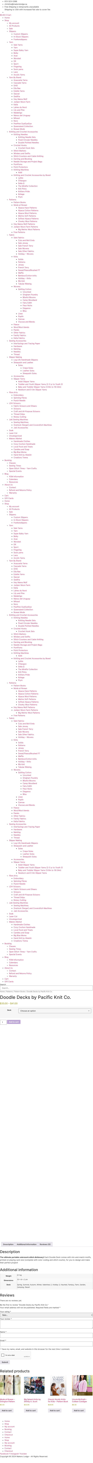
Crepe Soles (28, 368)
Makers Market (15, 438)
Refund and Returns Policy (20, 490)
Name (3, 1332)
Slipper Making (15, 357)
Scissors (17, 408)
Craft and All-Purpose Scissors (27, 411)
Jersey (21, 265)
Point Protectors (21, 167)
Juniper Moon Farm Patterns (26, 227)
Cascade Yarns (20, 83)
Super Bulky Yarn (21, 50)
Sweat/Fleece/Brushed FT (29, 270)
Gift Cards (9, 498)
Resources (13, 482)
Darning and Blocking (23, 159)
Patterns (12, 199)
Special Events (15, 471)
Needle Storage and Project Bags (28, 161)
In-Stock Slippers (21, 37)
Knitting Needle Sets (27, 137)
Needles (17, 351)
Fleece (16, 324)
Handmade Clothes (22, 441)
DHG (16, 85)
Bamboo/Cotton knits (27, 275)
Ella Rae (17, 88)
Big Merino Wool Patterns (29, 229)
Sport (16, 64)
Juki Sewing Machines (18, 419)
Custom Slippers (21, 34)
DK (15, 61)
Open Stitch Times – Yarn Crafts (23, 468)
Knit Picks (22, 189)
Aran (16, 56)
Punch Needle (19, 400)
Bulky (16, 53)
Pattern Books (20, 202)
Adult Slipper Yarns (26, 381)
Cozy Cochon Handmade (24, 444)
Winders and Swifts (22, 153)
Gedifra (17, 96)
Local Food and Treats (23, 447)
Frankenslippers (20, 39)
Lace (16, 72)
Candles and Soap (21, 449)
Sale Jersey (23, 243)
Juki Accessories (21, 428)
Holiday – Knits (24, 278)
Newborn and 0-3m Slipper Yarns (32, 389)
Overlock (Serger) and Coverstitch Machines (33, 425)
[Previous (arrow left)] (4, 730)
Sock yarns (18, 69)
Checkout (9, 1435)
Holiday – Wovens (25, 254)
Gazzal (16, 94)
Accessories (19, 376)
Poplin (20, 316)
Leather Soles (28, 370)
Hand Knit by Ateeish (22, 455)
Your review (6, 1319)
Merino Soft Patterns (27, 216)
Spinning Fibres (20, 398)
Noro (16, 121)
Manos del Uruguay (22, 115)
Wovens (17, 286)
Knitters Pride (24, 191)
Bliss (25, 311)
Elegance (26, 308)
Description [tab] (8, 1244)
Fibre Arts (13, 392)
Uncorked (27, 292)
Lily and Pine (19, 110)
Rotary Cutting (20, 417)
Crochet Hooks (20, 145)
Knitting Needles (21, 134)
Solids (20, 259)
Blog (6, 474)
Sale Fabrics (19, 237)
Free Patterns (19, 232)
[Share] (80, 2)
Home (7, 18)
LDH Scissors (15, 403)
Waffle (21, 273)
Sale (11, 28)
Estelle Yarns (19, 91)
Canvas (21, 319)
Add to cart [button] (7, 1410)
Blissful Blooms (29, 297)
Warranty (13, 493)
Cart (6, 495)
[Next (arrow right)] (89, 730)
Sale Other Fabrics (26, 251)
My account (14, 23)
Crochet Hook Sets (26, 148)
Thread (17, 354)
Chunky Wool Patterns (27, 221)
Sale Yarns (18, 45)
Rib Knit (21, 281)
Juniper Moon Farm (22, 102)
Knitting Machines (21, 170)
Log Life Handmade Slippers (26, 360)
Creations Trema (21, 457)
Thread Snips (19, 414)
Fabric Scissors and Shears (25, 406)
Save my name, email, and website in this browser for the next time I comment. (36, 1349)
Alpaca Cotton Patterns (28, 210)
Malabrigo (18, 113)
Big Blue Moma (20, 452)
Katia (16, 104)
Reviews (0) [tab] (45, 1244)
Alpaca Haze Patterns (27, 208)
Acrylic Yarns (19, 75)
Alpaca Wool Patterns (27, 213)
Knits (16, 256)
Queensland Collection (23, 126)
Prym (20, 197)
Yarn (11, 42)
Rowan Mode (19, 129)
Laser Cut (13, 433)
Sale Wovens (23, 248)
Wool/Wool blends (21, 327)
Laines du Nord (20, 107)
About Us (9, 485)
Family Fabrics (20, 335)
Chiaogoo (22, 180)
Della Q (21, 183)
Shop (7, 20)
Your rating (5, 1312)
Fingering (18, 66)
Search (3, 984)
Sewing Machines (21, 422)
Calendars (13, 479)
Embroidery (19, 395)
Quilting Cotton (24, 289)
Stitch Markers (20, 151)
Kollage (21, 194)
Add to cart (14, 1022)
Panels (16, 330)
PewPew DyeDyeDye (23, 123)
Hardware (18, 346)
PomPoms (18, 164)
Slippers (12, 31)
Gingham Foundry (30, 294)
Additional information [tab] (26, 1244)
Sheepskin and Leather (23, 362)
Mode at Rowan (20, 205)
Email (3, 1340)
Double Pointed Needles (28, 142)
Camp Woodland (30, 300)
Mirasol (17, 118)
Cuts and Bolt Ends (26, 240)
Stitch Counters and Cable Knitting (28, 156)
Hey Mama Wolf (20, 99)
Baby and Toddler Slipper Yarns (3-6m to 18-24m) (39, 387)
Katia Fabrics (19, 338)
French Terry (23, 267)
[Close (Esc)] (85, 2)
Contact (12, 487)
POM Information (16, 476)
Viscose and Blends (26, 322)
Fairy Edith (27, 303)
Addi (20, 172)
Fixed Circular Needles (27, 140)
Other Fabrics (19, 332)
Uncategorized (15, 436)
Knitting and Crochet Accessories (23, 132)
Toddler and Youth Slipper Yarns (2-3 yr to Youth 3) (40, 384)
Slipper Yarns (19, 379)
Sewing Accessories (17, 341)
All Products (14, 26)
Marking (17, 349)
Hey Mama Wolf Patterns (24, 224)
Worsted (17, 58)
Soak (11, 430)
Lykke (20, 178)
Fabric (11, 235)
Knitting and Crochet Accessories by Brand (32, 175)
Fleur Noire (27, 305)
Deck (9, 1010)
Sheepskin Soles (30, 373)
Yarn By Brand (15, 77)
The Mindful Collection (27, 186)
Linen (20, 313)
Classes (12, 463)
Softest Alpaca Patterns (28, 218)
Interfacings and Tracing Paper (27, 343)
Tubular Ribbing (24, 284)
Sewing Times (15, 466)
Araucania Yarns (20, 80)
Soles (20, 365)
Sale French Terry (25, 246)
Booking (8, 460)
